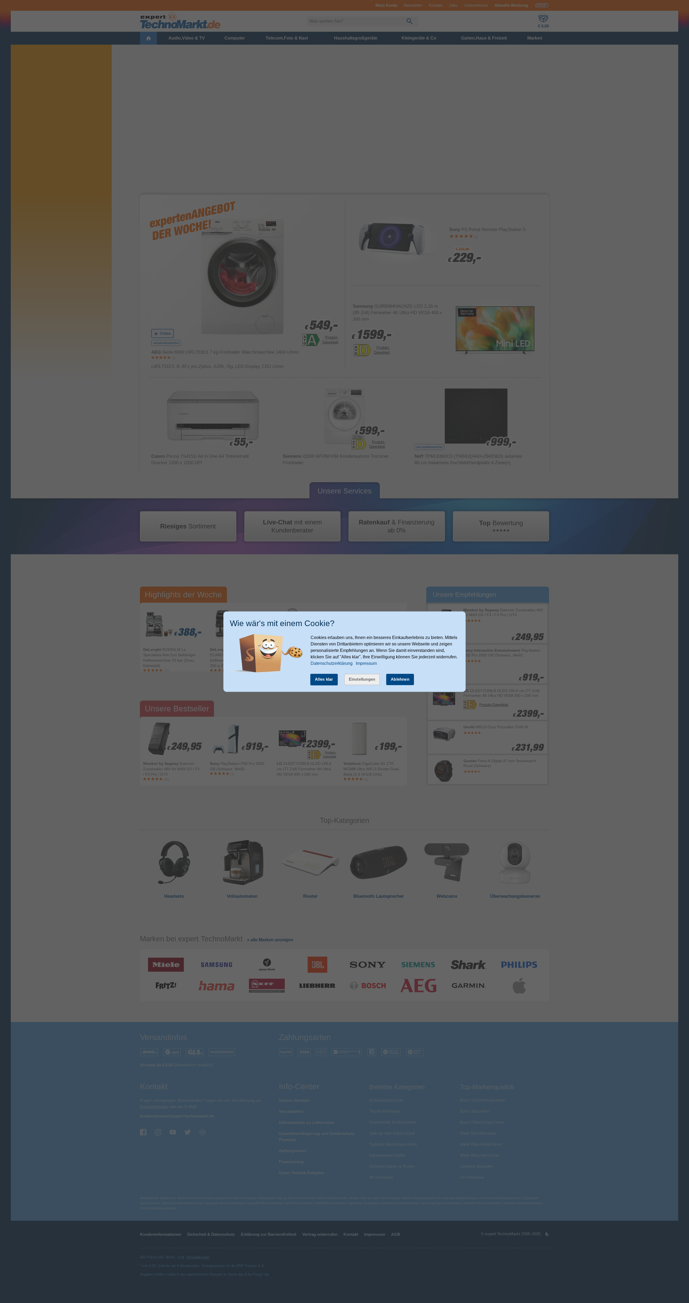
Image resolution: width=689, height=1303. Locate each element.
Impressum (366, 663)
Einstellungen (362, 679)
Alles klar (324, 679)
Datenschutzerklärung (332, 663)
